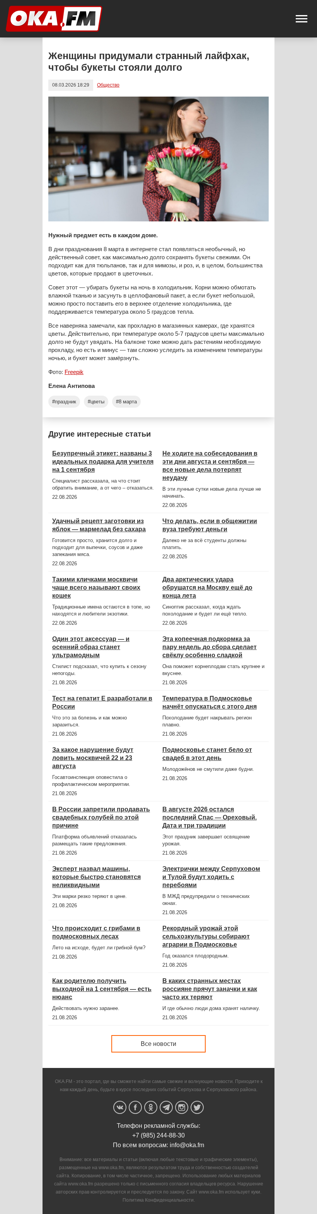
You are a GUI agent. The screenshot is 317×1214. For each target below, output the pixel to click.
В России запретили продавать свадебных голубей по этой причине (101, 817)
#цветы (96, 402)
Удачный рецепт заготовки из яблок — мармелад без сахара (99, 525)
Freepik (74, 372)
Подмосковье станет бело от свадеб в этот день (207, 753)
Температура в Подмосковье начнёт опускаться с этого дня (209, 702)
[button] (301, 19)
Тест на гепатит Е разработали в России (102, 702)
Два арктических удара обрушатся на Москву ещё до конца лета (207, 587)
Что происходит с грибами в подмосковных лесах (96, 932)
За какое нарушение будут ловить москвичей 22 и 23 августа (92, 757)
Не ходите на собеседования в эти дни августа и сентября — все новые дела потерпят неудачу (209, 465)
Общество (108, 85)
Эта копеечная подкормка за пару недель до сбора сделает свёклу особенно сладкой (209, 647)
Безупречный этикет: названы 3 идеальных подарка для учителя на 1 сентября (102, 461)
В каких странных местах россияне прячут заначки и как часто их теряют (209, 989)
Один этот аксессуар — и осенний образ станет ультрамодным (91, 647)
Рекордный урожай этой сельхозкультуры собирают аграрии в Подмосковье (206, 936)
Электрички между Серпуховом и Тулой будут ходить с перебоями (211, 876)
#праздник (64, 402)
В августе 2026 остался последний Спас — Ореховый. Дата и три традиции (209, 817)
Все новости (158, 1044)
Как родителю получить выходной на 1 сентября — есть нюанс (102, 989)
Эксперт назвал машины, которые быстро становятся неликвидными (96, 876)
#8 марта (126, 402)
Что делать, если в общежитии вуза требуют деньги (209, 525)
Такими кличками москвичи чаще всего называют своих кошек (96, 587)
